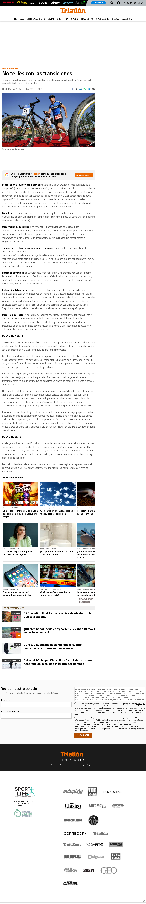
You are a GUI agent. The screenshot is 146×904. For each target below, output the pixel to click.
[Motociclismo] (73, 820)
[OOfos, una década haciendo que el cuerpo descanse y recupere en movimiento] (11, 648)
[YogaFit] (94, 844)
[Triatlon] (73, 11)
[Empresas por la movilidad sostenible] (23, 813)
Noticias (19, 19)
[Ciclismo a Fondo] (116, 844)
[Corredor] (75, 833)
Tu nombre (6, 700)
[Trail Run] (72, 844)
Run (66, 19)
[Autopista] (73, 792)
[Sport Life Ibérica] (24, 792)
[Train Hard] (115, 856)
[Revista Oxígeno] (68, 2)
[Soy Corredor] (39, 2)
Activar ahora (82, 175)
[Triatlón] (100, 833)
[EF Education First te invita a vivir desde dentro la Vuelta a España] (11, 616)
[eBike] (70, 870)
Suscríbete (98, 2)
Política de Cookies (123, 697)
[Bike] (72, 857)
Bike (59, 19)
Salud (74, 19)
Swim (51, 19)
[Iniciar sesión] (118, 2)
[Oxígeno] (96, 857)
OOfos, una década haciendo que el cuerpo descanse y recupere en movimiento (53, 646)
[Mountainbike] (8, 2)
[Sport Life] (93, 820)
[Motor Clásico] (73, 805)
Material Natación (12, 660)
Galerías (127, 19)
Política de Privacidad (104, 697)
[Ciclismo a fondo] (22, 2)
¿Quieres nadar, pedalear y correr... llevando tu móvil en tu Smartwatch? (59, 630)
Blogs (115, 19)
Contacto (54, 764)
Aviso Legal (89, 697)
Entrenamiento (36, 19)
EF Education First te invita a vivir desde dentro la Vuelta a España (58, 615)
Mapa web (91, 764)
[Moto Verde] (118, 806)
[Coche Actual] (92, 792)
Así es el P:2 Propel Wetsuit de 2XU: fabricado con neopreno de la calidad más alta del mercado (58, 662)
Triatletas (87, 19)
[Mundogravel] (70, 883)
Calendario (102, 19)
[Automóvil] (97, 806)
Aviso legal (81, 764)
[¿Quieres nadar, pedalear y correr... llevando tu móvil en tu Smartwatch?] (11, 632)
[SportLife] (80, 2)
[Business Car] (112, 792)
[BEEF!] (89, 870)
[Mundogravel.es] (55, 2)
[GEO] (108, 870)
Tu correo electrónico (11, 711)
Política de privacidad (68, 764)
